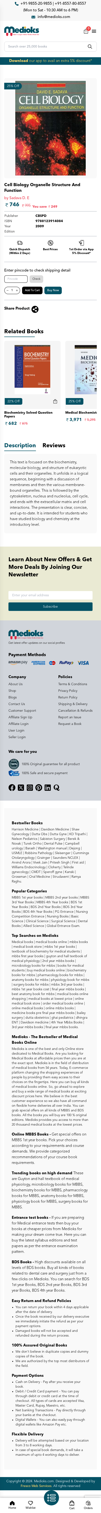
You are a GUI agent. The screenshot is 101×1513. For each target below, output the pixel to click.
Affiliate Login (18, 724)
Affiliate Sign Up (20, 717)
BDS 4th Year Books (37, 911)
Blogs (12, 697)
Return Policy (67, 697)
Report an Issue (69, 717)
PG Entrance (64, 911)
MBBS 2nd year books (61, 897)
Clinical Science (37, 921)
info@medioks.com (54, 17)
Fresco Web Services (36, 1486)
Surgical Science (62, 921)
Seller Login (17, 737)
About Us (15, 684)
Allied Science (33, 926)
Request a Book (70, 724)
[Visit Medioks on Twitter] (20, 787)
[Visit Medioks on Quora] (56, 787)
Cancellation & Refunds (75, 710)
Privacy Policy (67, 691)
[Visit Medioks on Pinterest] (38, 787)
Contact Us (16, 704)
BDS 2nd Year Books (45, 907)
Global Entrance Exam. (63, 926)
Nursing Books (57, 916)
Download (18, 61)
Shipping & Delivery (72, 704)
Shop (12, 691)
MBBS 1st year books (28, 897)
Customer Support (22, 710)
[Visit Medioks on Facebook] (12, 787)
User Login (16, 730)
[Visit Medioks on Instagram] (29, 787)
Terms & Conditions (72, 684)
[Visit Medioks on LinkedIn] (47, 787)
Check (36, 279)
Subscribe (50, 606)
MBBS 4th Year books (51, 902)
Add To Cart (32, 290)
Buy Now (53, 290)
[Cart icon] (55, 401)
